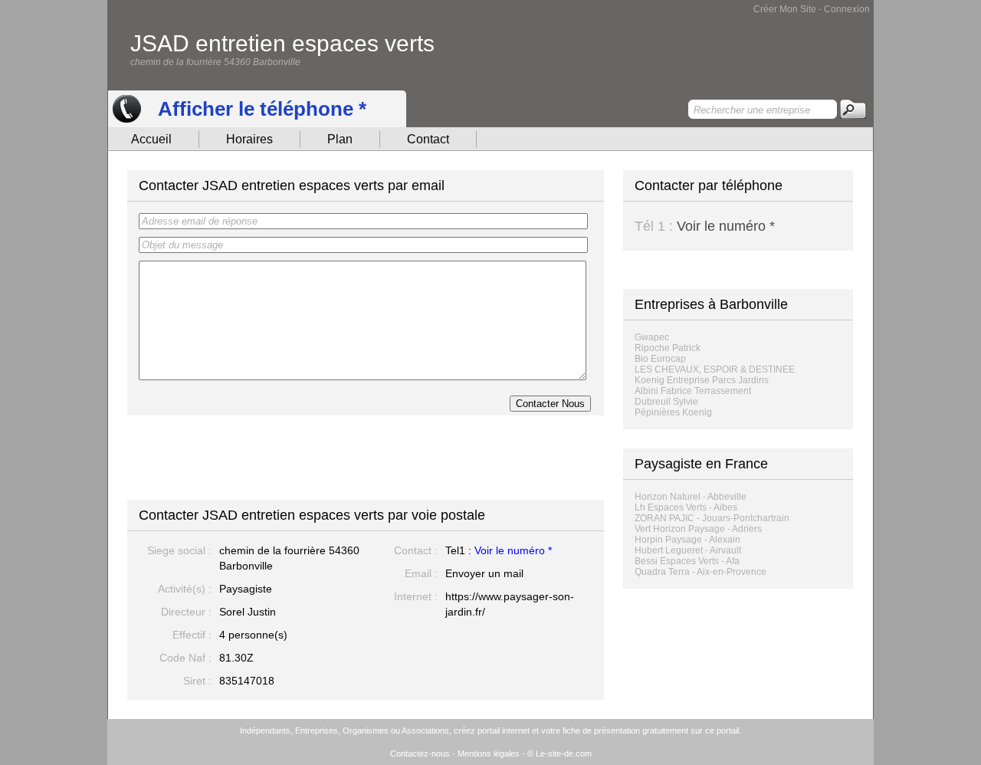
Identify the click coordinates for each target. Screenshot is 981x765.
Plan (340, 139)
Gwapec (652, 337)
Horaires (249, 139)
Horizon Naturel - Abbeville (690, 496)
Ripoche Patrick (667, 348)
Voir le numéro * (513, 550)
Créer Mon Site (784, 9)
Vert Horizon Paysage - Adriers (698, 529)
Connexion (847, 9)
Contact (428, 139)
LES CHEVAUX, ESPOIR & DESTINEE (715, 369)
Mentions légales (489, 753)
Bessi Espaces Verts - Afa (687, 561)
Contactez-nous (420, 753)
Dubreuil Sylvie (666, 401)
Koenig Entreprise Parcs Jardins (702, 380)
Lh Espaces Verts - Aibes (686, 507)
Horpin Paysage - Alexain (687, 539)
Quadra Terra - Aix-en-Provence (700, 571)
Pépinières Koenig (673, 412)
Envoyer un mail (484, 573)
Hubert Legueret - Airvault (688, 550)
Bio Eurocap (660, 358)
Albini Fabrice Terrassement (693, 391)
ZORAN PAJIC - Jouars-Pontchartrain (712, 518)
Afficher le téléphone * (262, 108)
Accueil (151, 139)
